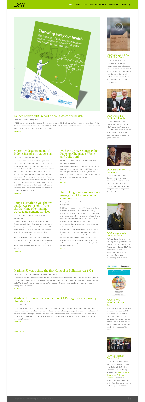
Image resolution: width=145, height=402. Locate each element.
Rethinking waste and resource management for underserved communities (80, 195)
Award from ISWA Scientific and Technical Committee (118, 375)
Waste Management (97, 5)
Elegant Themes (29, 399)
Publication (27, 215)
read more (17, 131)
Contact (124, 5)
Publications (113, 5)
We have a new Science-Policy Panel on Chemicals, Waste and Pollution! (79, 153)
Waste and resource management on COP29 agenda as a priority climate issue (55, 299)
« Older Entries (19, 331)
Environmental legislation (79, 160)
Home (71, 5)
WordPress (49, 399)
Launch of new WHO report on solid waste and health (48, 116)
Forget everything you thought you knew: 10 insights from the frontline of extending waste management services (34, 207)
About (85, 5)
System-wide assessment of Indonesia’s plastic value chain (33, 152)
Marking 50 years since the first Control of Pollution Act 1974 (53, 270)
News (78, 5)
